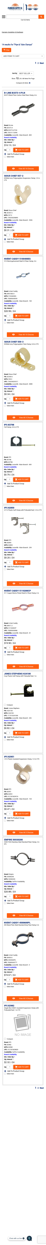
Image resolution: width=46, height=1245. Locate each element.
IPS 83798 (9, 424)
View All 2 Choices (26, 583)
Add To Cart (23, 150)
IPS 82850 (9, 507)
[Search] (41, 17)
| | (20, 78)
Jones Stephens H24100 (17, 673)
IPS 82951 (9, 756)
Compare (10, 705)
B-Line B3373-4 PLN (14, 92)
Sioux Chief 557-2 (13, 175)
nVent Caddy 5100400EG (17, 258)
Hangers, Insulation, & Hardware (12, 32)
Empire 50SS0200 (13, 839)
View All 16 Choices (26, 168)
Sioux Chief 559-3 (13, 341)
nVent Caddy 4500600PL (17, 922)
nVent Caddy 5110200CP (17, 590)
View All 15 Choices (26, 334)
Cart (25, 20)
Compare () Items (22, 83)
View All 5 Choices (26, 915)
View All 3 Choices (26, 251)
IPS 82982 (9, 1005)
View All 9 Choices (26, 666)
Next (42, 63)
